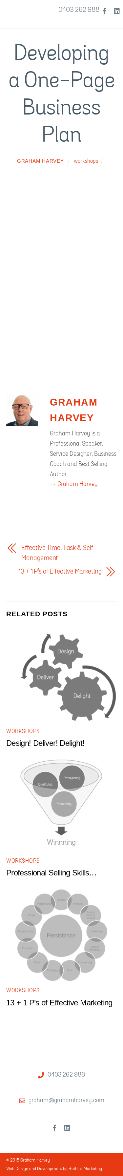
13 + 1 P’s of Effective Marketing (59, 571)
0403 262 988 (78, 9)
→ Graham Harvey (74, 484)
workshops (86, 161)
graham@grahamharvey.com (66, 1100)
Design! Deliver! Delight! (45, 743)
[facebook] (104, 10)
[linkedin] (117, 10)
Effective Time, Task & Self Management (57, 552)
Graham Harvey (40, 161)
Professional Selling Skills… (51, 872)
